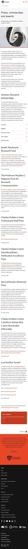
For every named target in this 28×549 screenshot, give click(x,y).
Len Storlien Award (18, 366)
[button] (23, 2)
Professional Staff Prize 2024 (11, 239)
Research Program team (12, 407)
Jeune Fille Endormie (6, 67)
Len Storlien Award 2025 (10, 388)
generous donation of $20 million (9, 156)
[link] (4, 6)
